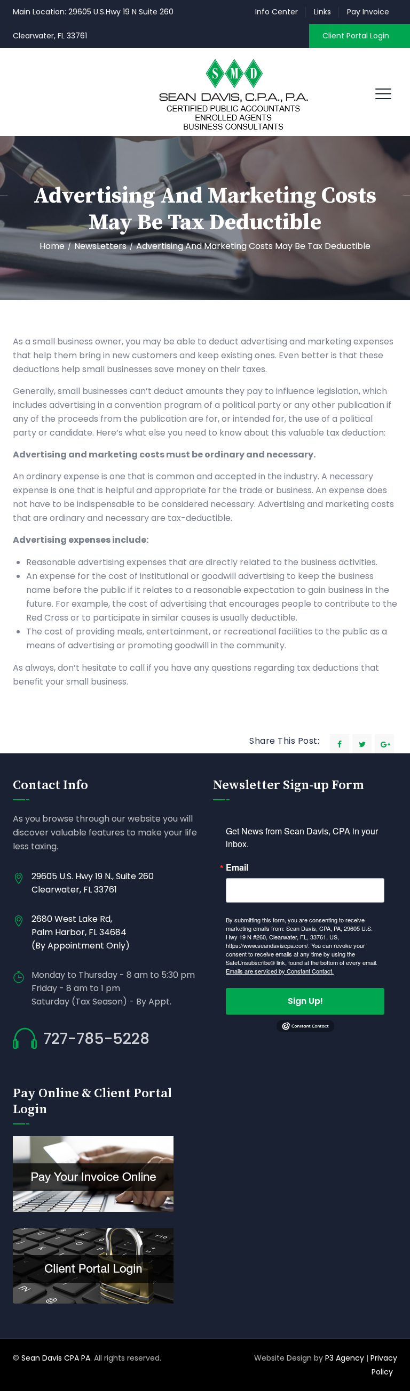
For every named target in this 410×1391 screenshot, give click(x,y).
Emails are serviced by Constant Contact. (280, 971)
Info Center (276, 11)
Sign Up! (305, 1001)
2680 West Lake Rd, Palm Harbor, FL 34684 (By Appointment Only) (80, 932)
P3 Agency (344, 1358)
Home (52, 246)
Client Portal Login (355, 35)
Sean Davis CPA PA (55, 1358)
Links (322, 11)
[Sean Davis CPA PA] (233, 92)
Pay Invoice (368, 11)
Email (237, 867)
